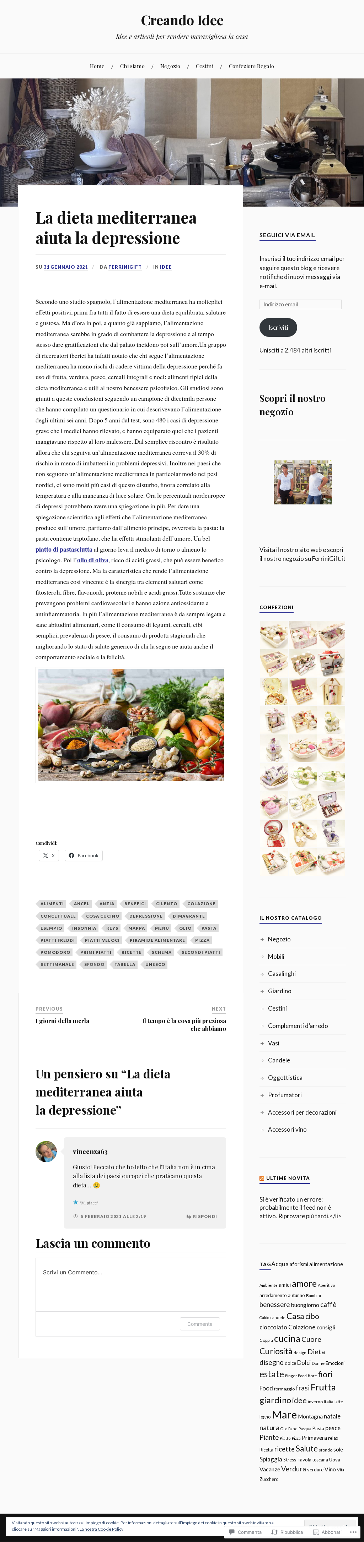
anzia (107, 903)
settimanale (57, 964)
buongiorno (305, 1304)
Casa (295, 1316)
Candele (279, 1060)
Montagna (310, 1416)
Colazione (201, 903)
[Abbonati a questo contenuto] (262, 1178)
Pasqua (305, 1428)
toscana (320, 1459)
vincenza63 (90, 1151)
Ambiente (268, 1285)
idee (299, 1400)
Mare (284, 1414)
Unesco (155, 964)
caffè (328, 1304)
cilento (166, 903)
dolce (290, 1363)
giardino (275, 1400)
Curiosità (276, 1351)
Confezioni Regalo (251, 66)
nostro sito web (301, 549)
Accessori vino (287, 1129)
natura (269, 1427)
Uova (334, 1459)
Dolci (304, 1362)
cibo (312, 1316)
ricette (132, 952)
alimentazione (326, 1264)
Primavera (314, 1437)
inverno (315, 1401)
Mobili (276, 956)
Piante (269, 1437)
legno (265, 1417)
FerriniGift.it (329, 558)
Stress (289, 1459)
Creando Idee (182, 20)
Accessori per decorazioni (302, 1112)
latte (338, 1401)
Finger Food (296, 1375)
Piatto (285, 1438)
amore (304, 1283)
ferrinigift (125, 267)
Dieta (316, 1351)
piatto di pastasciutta (64, 549)
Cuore (311, 1339)
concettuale (58, 916)
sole (338, 1450)
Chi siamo (132, 66)
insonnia (84, 928)
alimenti (52, 903)
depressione (146, 916)
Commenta (200, 1324)
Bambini (313, 1295)
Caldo (264, 1317)
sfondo (94, 964)
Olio (185, 928)
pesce (333, 1428)
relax (333, 1438)
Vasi (273, 1043)
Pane (293, 1428)
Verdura (293, 1469)
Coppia (266, 1340)
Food (266, 1388)
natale (332, 1416)
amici (285, 1284)
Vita (340, 1469)
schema (162, 952)
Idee (166, 267)
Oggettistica (285, 1077)
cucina (287, 1338)
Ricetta (266, 1450)
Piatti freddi (58, 940)
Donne (318, 1363)
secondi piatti (201, 952)
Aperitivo (326, 1285)
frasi (303, 1388)
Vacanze (269, 1469)
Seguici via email (287, 234)
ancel (82, 903)
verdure (315, 1469)
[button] (273, 635)
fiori (325, 1374)
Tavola (304, 1459)
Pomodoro (55, 952)
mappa (136, 928)
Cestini (204, 66)
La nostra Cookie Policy (101, 1529)
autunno (296, 1295)
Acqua (280, 1264)
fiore (312, 1375)
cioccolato (273, 1327)
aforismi (299, 1264)
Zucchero (269, 1479)
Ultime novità (288, 1178)
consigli (326, 1327)
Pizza (202, 940)
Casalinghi (282, 973)
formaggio (284, 1388)
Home (97, 66)
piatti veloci (102, 940)
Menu (162, 928)
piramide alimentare (157, 940)
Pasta (209, 928)
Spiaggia (270, 1459)
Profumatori (285, 1095)
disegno (271, 1362)
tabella (124, 964)
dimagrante (189, 916)
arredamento (273, 1295)
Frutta (323, 1387)
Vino (330, 1469)
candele (277, 1317)
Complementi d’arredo (298, 1025)
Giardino (279, 991)
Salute (307, 1448)
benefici (135, 903)
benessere (274, 1304)
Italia (328, 1401)
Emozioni (335, 1363)
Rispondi (205, 1216)
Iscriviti (278, 327)
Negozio (170, 66)
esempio (51, 928)
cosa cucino (102, 916)
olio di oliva (92, 559)
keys (112, 928)
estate (271, 1374)
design (300, 1352)
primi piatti (96, 952)
